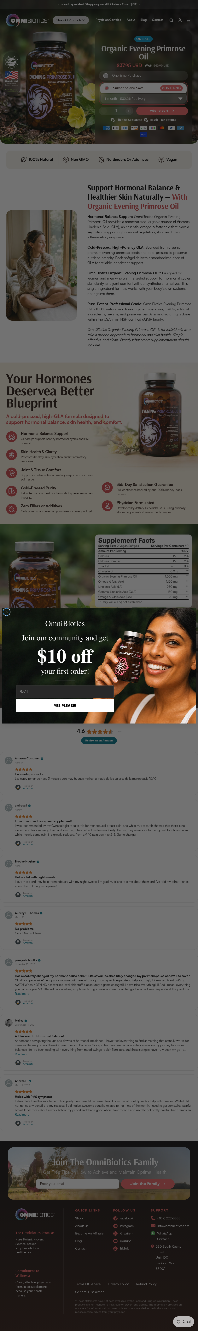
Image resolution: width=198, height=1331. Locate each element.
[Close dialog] (6, 611)
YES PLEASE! (65, 705)
